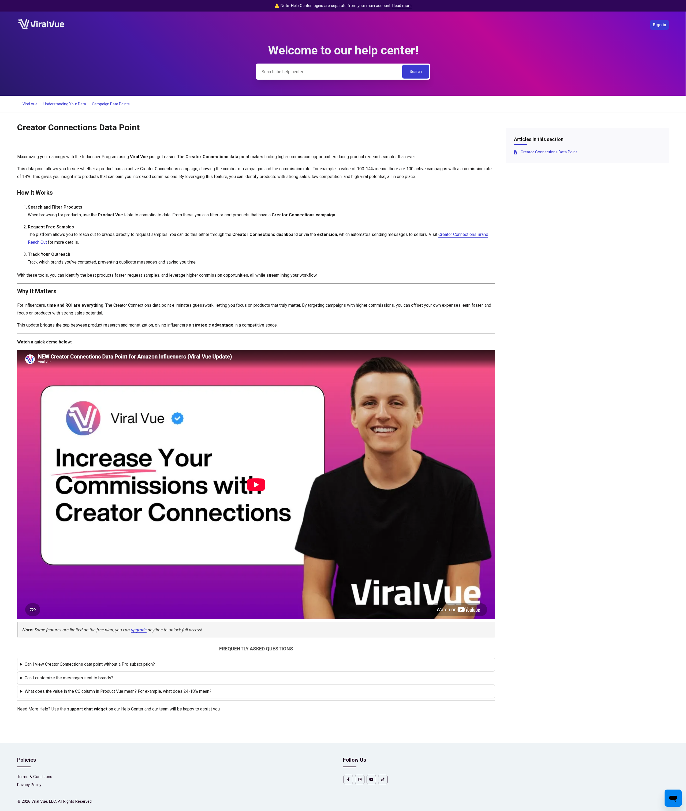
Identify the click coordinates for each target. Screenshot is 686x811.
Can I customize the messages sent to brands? (69, 677)
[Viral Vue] (41, 28)
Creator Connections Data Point (549, 152)
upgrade (139, 630)
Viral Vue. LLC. (44, 801)
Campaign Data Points (111, 104)
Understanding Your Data (64, 104)
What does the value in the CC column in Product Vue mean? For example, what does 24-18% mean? (118, 691)
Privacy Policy (29, 784)
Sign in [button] (659, 24)
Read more (402, 5)
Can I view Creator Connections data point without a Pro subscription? (90, 664)
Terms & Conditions (34, 776)
